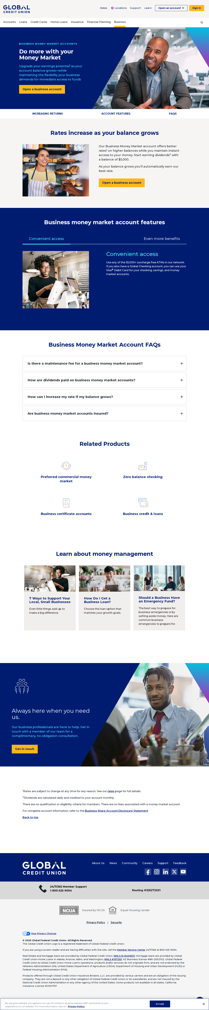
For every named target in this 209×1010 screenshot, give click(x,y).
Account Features (115, 113)
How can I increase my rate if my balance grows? (70, 397)
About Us (98, 863)
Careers (147, 863)
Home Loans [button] (59, 22)
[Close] (203, 1004)
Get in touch (24, 749)
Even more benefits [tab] (162, 238)
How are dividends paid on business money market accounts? (81, 380)
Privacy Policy (96, 922)
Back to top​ (30, 817)
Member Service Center (131, 949)
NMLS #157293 (113, 959)
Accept (160, 1003)
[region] (104, 1004)
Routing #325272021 (146, 890)
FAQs (173, 113)
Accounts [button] (9, 22)
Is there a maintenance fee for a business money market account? (85, 363)
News (113, 863)
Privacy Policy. (76, 1006)
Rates (103, 7)
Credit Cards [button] (39, 22)
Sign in (196, 7)
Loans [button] (23, 22)
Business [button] (120, 22)
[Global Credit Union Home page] (44, 868)
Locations (120, 7)
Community (129, 863)
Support (135, 7)
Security (116, 922)
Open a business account (42, 89)
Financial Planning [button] (99, 22)
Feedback (179, 863)
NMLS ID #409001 (124, 955)
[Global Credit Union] (16, 9)
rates (110, 791)
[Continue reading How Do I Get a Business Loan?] (104, 597)
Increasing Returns (47, 113)
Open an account (169, 7)
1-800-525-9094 (61, 890)
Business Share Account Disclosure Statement (116, 810)
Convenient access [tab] (46, 238)
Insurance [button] (77, 22)
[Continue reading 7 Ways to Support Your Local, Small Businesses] (49, 597)
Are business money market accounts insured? (68, 413)
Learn (148, 7)
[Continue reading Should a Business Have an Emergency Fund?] (159, 597)
